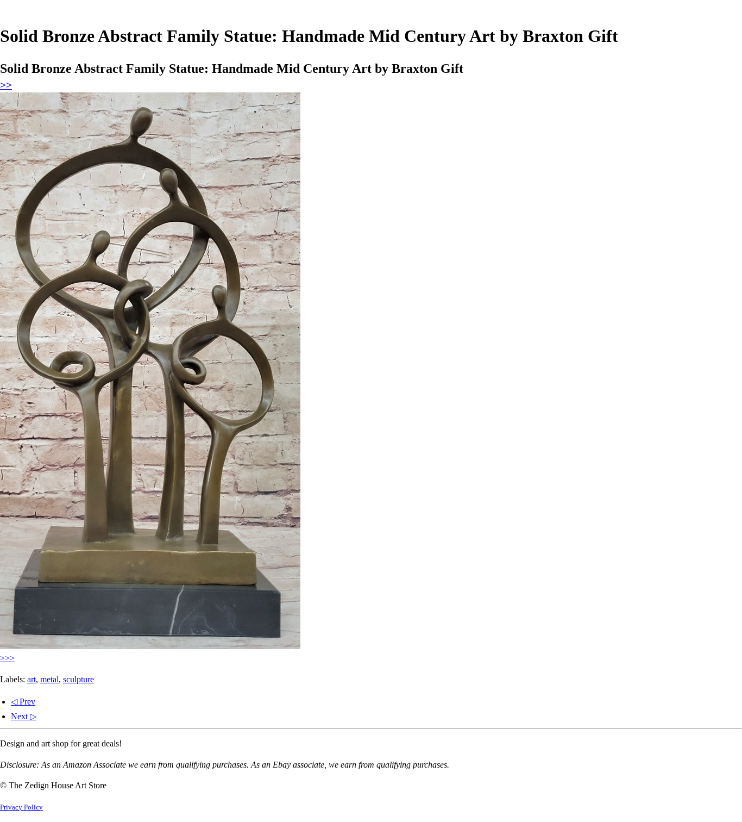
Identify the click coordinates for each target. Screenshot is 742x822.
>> (6, 85)
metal (49, 679)
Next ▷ (23, 716)
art (31, 679)
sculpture (78, 679)
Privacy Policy (21, 807)
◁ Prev (23, 701)
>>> (7, 658)
